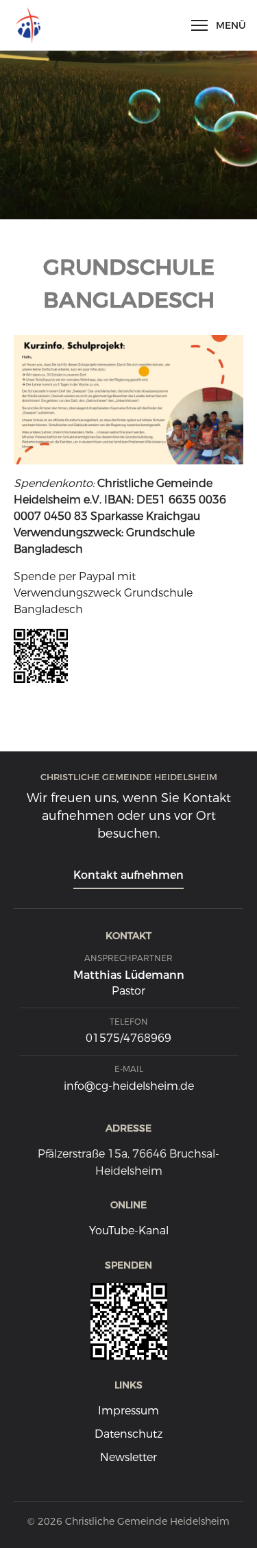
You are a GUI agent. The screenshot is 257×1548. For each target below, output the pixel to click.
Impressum (128, 1410)
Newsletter (128, 1457)
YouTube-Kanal (129, 1230)
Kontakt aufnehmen (128, 875)
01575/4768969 (128, 1038)
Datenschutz (128, 1434)
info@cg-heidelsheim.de (129, 1086)
